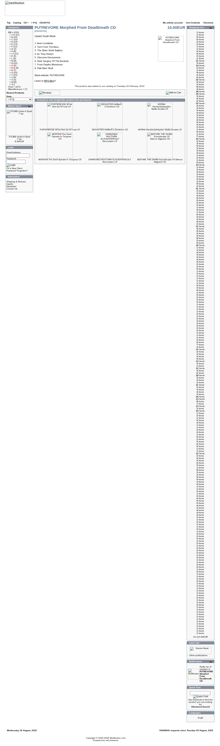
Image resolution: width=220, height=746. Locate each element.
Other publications (198, 655)
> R (11, 70)
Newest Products (15, 93)
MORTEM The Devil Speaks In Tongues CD (59, 159)
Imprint (9, 184)
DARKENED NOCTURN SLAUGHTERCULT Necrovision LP (110, 160)
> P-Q (34, 23)
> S (11, 72)
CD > (26, 23)
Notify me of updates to (206, 674)
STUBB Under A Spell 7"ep (19, 137)
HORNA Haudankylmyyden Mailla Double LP (160, 129)
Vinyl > (11, 87)
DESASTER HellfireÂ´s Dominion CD (110, 129)
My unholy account (173, 23)
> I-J (11, 53)
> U (11, 77)
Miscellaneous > (16, 89)
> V (11, 79)
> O (11, 65)
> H (11, 51)
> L (11, 58)
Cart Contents (193, 23)
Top (9, 23)
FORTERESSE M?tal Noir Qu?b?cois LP (60, 129)
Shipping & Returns (16, 181)
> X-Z (12, 84)
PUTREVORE (57, 75)
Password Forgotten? (17, 170)
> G (11, 49)
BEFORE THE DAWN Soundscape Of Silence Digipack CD (160, 160)
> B (11, 37)
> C (11, 39)
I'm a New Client (14, 168)
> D (11, 42)
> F (11, 46)
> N (11, 63)
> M (11, 61)
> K (11, 56)
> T (11, 75)
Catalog (17, 23)
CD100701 (45, 23)
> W (11, 82)
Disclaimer (11, 186)
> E (11, 44)
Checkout (208, 23)
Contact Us (11, 189)
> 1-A (12, 35)
